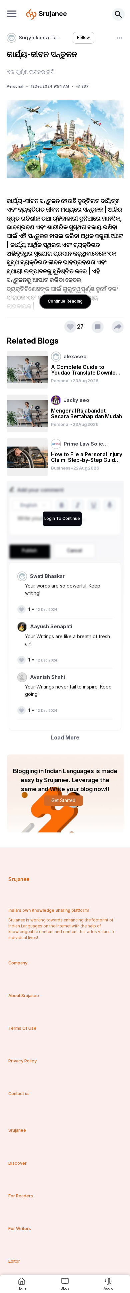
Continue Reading (65, 301)
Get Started (63, 800)
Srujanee (18, 879)
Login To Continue (62, 518)
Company (17, 962)
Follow (83, 37)
